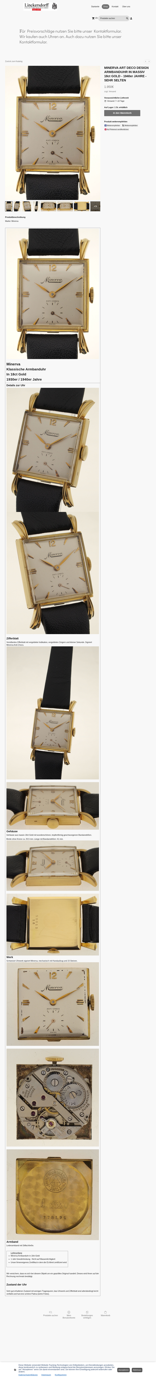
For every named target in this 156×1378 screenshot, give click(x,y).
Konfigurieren (61, 1375)
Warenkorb (105, 1315)
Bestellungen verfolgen (87, 1316)
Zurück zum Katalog (13, 61)
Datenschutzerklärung (28, 1375)
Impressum (46, 1375)
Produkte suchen (50, 1315)
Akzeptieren (123, 1370)
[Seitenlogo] (40, 6)
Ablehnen (137, 1370)
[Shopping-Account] (131, 18)
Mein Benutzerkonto (69, 1316)
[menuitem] (145, 61)
